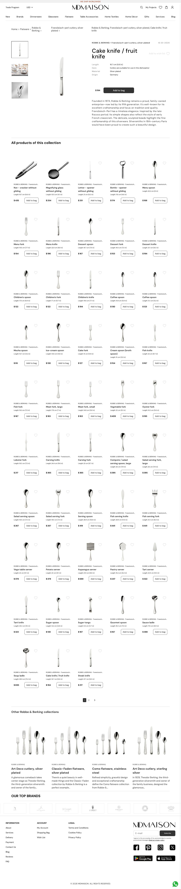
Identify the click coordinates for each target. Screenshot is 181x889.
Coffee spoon (117, 297)
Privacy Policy (74, 837)
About (8, 828)
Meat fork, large (54, 406)
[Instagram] (160, 848)
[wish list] (160, 7)
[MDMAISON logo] (154, 825)
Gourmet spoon (118, 622)
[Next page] (94, 700)
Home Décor (131, 16)
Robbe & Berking (36, 29)
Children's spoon (22, 297)
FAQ (7, 861)
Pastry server (117, 569)
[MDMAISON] (90, 7)
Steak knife (84, 675)
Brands (20, 16)
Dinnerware (36, 16)
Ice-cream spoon (55, 350)
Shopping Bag (43, 832)
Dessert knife (149, 244)
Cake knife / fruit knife (57, 675)
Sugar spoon (52, 622)
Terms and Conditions (78, 828)
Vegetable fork (118, 406)
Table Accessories (89, 16)
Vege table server (23, 569)
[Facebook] (136, 848)
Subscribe (167, 833)
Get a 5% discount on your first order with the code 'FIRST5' (90, 1)
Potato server (53, 569)
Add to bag (119, 90)
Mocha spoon (21, 350)
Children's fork (53, 297)
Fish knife (147, 350)
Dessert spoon (85, 244)
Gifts (146, 16)
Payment (10, 842)
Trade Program (12, 7)
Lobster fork (20, 460)
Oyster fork (148, 406)
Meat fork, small (86, 406)
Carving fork (84, 460)
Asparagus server (87, 569)
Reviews (9, 856)
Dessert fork (116, 244)
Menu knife (51, 244)
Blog (173, 16)
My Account (42, 828)
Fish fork (18, 406)
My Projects (151, 7)
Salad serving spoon (24, 516)
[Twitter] (172, 848)
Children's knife (86, 297)
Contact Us (11, 847)
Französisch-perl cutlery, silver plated (67, 29)
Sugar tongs (84, 622)
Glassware (53, 16)
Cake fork (83, 350)
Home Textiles (112, 16)
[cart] (166, 7)
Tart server (148, 569)
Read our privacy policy (156, 840)
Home (14, 29)
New (8, 16)
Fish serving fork (150, 516)
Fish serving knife (119, 516)
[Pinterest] (148, 848)
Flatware (69, 16)
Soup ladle (19, 675)
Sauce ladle (148, 622)
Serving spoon (85, 516)
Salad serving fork (55, 516)
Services (160, 16)
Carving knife (53, 460)
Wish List (41, 837)
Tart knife (19, 622)
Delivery (9, 837)
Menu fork (19, 244)
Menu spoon (148, 187)
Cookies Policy (75, 832)
